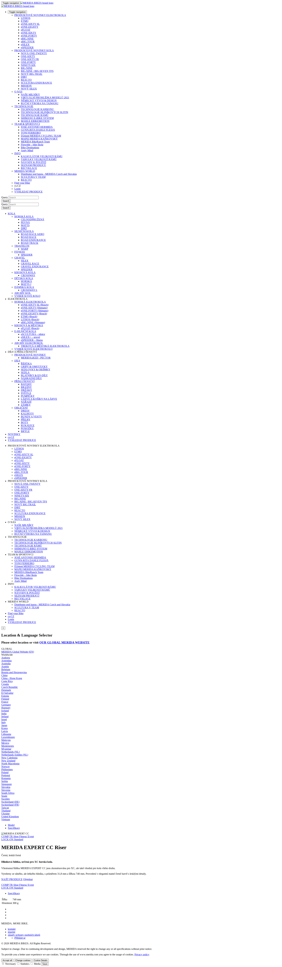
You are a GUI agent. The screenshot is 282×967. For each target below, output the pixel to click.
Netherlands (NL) (10, 751)
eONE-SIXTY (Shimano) (34, 307)
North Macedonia (10, 763)
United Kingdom (10, 816)
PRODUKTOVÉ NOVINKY (30, 354)
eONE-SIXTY (28, 32)
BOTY (24, 422)
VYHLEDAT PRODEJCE (28, 191)
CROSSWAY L (29, 290)
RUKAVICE (27, 425)
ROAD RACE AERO (32, 234)
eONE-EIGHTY (29, 26)
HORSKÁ (26, 281)
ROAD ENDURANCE (33, 240)
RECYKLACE (29, 168)
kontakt (12, 929)
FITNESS (19, 251)
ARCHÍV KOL (22, 293)
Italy (3, 722)
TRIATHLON (21, 246)
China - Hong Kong (11, 678)
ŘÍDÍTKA (26, 363)
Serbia (4, 781)
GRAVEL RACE (30, 263)
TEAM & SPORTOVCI (27, 124)
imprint (11, 932)
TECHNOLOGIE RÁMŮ (34, 115)
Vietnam (5, 819)
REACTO (26, 79)
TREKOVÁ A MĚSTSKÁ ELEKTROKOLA (45, 346)
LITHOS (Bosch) (30, 319)
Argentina (6, 660)
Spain (4, 796)
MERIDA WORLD (24, 171)
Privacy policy (141, 954)
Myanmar (6, 748)
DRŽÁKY (26, 390)
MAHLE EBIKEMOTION (35, 121)
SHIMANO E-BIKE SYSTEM (37, 118)
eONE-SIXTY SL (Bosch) (34, 304)
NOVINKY (14, 434)
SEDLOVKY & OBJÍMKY (35, 369)
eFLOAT (25, 29)
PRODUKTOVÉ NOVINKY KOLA (34, 50)
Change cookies (23, 960)
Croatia (5, 684)
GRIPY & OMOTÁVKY (34, 366)
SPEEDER (26, 254)
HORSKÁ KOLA (24, 216)
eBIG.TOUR (28, 41)
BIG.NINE (26, 68)
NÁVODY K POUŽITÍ (33, 162)
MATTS (25, 225)
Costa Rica (7, 681)
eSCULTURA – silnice (33, 334)
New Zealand (8, 760)
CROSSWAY (28, 275)
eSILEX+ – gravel (30, 337)
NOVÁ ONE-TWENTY (34, 53)
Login (17, 188)
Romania (6, 778)
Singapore (6, 784)
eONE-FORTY (29, 35)
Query (4, 197)
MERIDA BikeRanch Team (35, 141)
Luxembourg (8, 737)
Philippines (7, 769)
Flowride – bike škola (32, 144)
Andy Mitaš (27, 150)
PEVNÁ (25, 222)
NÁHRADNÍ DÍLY (31, 378)
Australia (6, 663)
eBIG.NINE (27, 38)
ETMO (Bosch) (29, 316)
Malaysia (6, 740)
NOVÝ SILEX (29, 88)
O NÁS (18, 91)
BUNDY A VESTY (31, 416)
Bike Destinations (30, 147)
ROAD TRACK (29, 243)
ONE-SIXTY (28, 56)
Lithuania (6, 734)
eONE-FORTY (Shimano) (34, 310)
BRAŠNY (26, 387)
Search (6, 201)
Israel (4, 719)
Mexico (5, 743)
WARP (24, 248)
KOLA (11, 213)
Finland (5, 698)
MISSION (26, 85)
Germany (6, 704)
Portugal (5, 775)
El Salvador (7, 693)
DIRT (24, 77)
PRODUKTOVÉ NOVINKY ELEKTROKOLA (40, 15)
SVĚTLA (26, 393)
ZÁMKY (26, 404)
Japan (4, 725)
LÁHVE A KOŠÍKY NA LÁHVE (39, 399)
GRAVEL (19, 257)
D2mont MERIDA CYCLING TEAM (41, 135)
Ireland (4, 716)
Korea (4, 728)
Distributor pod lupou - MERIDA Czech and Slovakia (49, 174)
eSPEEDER (27, 47)
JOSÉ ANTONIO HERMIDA (37, 127)
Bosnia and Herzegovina (14, 672)
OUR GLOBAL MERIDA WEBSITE (64, 642)
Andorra (5, 657)
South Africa (7, 793)
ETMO (24, 21)
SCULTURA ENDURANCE (36, 82)
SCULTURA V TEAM (33, 177)
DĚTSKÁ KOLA (23, 278)
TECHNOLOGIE (23, 106)
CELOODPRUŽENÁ (32, 219)
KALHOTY (27, 413)
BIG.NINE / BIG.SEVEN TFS (37, 71)
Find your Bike (22, 182)
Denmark (6, 690)
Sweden (5, 798)
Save (44, 964)
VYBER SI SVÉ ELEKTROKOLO (33, 349)
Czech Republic (9, 687)
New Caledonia (9, 757)
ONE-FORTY (28, 62)
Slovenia (5, 790)
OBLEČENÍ (21, 407)
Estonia (5, 696)
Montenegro (7, 746)
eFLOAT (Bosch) (30, 328)
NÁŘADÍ (26, 401)
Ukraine (5, 813)
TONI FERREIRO (31, 132)
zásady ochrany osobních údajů (24, 934)
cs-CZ (11, 616)
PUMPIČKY (28, 396)
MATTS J (26, 284)
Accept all (7, 960)
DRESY (25, 410)
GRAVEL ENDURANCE (35, 266)
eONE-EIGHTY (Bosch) (34, 313)
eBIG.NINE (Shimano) (33, 322)
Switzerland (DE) (10, 801)
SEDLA (25, 372)
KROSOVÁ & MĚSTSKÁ (28, 325)
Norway (5, 766)
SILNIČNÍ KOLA (24, 231)
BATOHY (26, 384)
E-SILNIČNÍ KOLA (25, 331)
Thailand (5, 810)
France (4, 701)
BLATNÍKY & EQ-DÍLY (34, 375)
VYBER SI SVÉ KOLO (27, 296)
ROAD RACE (28, 237)
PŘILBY (25, 419)
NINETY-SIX (28, 65)
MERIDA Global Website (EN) (17, 651)
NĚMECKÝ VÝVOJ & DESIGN (39, 100)
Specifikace (14, 828)
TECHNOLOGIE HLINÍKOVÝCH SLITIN (44, 112)
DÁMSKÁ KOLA (24, 287)
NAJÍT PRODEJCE (12, 879)
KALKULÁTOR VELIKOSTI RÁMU (42, 156)
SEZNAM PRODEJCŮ (33, 165)
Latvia (4, 731)
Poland (4, 772)
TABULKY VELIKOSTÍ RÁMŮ (39, 159)
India (4, 713)
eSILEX (25, 44)
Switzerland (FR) (10, 804)
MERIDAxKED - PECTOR (36, 357)
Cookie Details (40, 960)
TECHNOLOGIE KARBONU (37, 109)
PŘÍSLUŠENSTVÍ (24, 381)
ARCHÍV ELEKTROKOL (28, 343)
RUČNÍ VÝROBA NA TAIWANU (39, 103)
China (4, 675)
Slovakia (5, 787)
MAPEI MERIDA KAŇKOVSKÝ (39, 138)
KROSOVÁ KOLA (25, 272)
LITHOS (25, 18)
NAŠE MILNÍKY (30, 94)
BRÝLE (25, 431)
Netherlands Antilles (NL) (14, 754)
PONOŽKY (27, 428)
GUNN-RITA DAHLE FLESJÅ (38, 129)
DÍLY (17, 360)
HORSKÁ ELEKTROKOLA (30, 301)
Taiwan (5, 807)
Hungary (5, 707)
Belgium (5, 669)
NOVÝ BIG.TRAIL (31, 74)
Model (11, 825)
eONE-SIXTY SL (30, 24)
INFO (17, 153)
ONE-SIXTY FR (30, 59)
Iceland (5, 710)
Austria (5, 666)
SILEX (24, 260)
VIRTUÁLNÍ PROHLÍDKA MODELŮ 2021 (45, 97)
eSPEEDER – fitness (32, 340)
